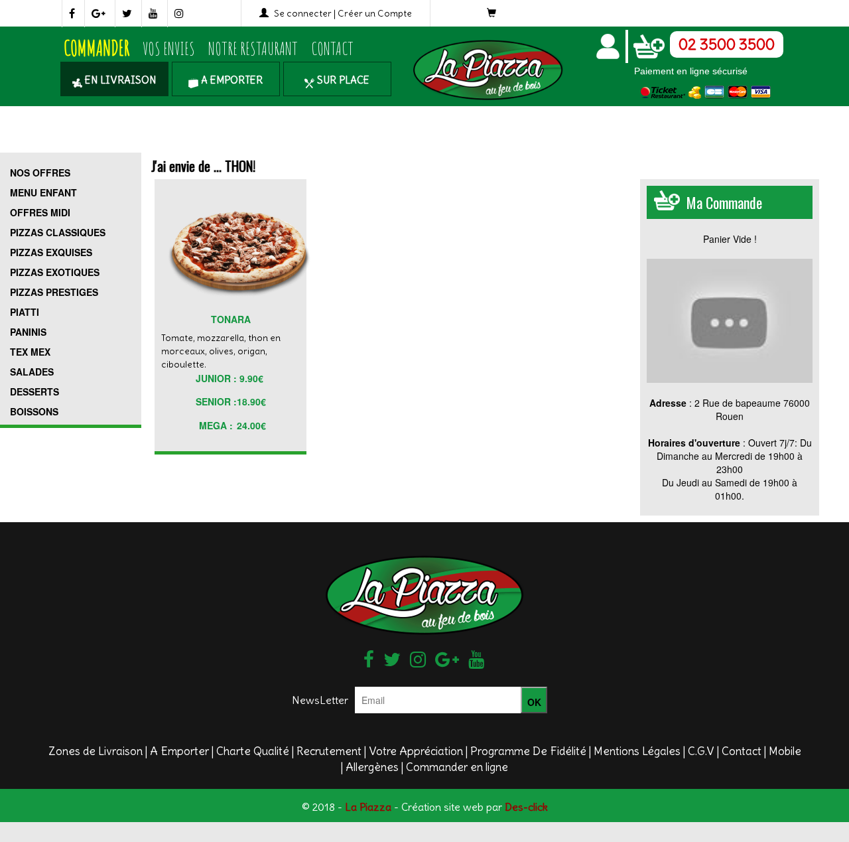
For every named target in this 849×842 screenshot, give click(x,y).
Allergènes (372, 767)
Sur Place (341, 80)
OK (534, 702)
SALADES (32, 371)
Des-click (526, 806)
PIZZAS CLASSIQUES (57, 232)
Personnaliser (226, 309)
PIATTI (24, 311)
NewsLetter (320, 700)
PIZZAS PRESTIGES (54, 292)
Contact (332, 48)
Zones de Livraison (95, 751)
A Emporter (230, 80)
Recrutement (328, 751)
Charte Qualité (252, 751)
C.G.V (701, 751)
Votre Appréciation (416, 751)
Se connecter (303, 13)
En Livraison (119, 80)
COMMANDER (96, 48)
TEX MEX (30, 351)
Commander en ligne (457, 767)
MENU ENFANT (43, 192)
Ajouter (224, 275)
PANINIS (28, 331)
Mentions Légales (637, 751)
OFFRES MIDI (40, 212)
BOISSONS (34, 411)
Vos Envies (169, 48)
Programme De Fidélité (528, 751)
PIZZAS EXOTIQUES (54, 272)
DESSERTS (34, 391)
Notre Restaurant (253, 48)
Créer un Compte (375, 13)
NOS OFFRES (40, 172)
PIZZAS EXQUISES (51, 252)
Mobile (785, 751)
